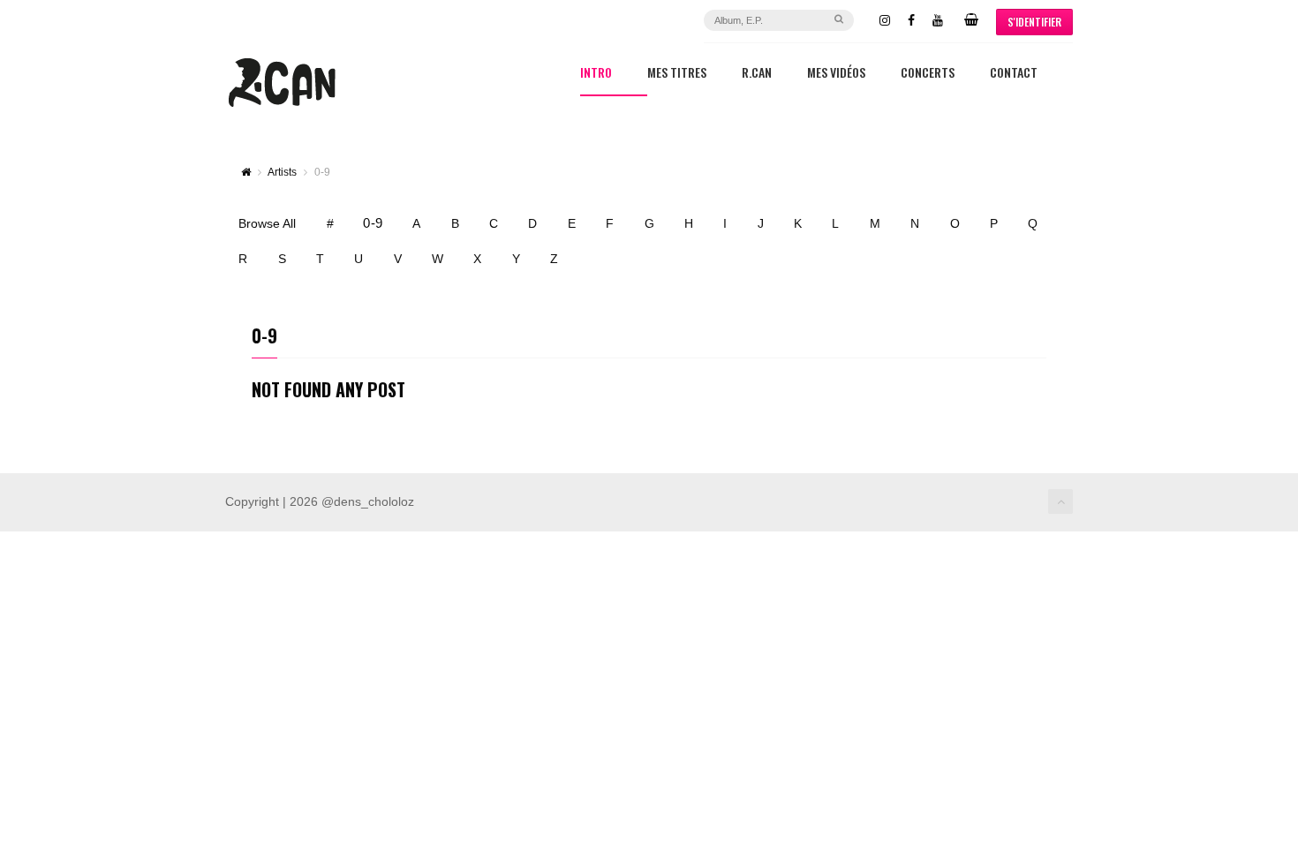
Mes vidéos (836, 73)
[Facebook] (911, 20)
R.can (757, 73)
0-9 (373, 223)
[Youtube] (937, 20)
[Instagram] (884, 20)
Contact (1014, 73)
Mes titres (676, 73)
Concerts (928, 73)
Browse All (267, 223)
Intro (596, 73)
